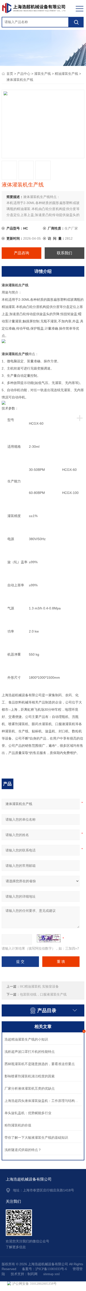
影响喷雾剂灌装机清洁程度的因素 (30, 1076)
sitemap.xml (51, 1274)
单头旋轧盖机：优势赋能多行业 (28, 1113)
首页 (9, 74)
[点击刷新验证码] (49, 938)
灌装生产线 (42, 74)
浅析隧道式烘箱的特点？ (23, 1150)
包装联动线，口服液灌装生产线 (43, 994)
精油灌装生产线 (66, 74)
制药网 (32, 1274)
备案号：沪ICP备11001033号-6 (44, 1269)
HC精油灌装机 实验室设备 (39, 986)
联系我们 (64, 253)
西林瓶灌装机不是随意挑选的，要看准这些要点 (40, 1064)
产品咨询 (21, 253)
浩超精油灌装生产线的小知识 (26, 1039)
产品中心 (23, 74)
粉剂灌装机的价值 (18, 1125)
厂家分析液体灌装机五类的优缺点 (30, 1088)
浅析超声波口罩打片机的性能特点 (30, 1052)
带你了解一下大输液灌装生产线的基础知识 (36, 1137)
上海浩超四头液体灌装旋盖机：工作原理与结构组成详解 (43, 1101)
